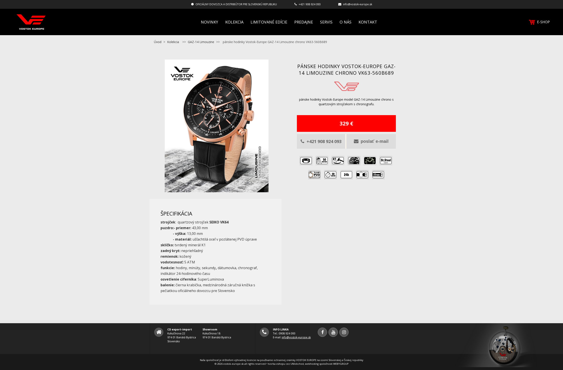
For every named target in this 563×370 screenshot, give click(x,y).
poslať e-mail (375, 141)
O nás (345, 22)
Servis (326, 22)
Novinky (209, 22)
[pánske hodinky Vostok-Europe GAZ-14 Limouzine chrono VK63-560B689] (217, 189)
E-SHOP (543, 22)
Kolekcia (234, 22)
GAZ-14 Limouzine (201, 42)
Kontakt (367, 22)
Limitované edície (268, 22)
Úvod (157, 42)
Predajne (303, 22)
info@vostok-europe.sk (357, 4)
